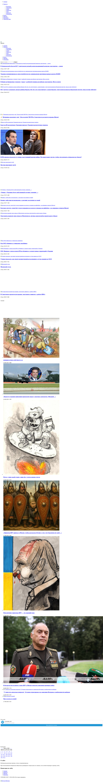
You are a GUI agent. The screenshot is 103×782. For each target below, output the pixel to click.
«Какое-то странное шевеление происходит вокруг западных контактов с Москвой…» (29, 396)
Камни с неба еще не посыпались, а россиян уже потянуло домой (20, 200)
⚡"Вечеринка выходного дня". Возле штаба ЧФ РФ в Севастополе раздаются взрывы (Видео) (30, 117)
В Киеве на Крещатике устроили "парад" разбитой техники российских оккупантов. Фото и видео (31, 82)
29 (1, 757)
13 (9, 752)
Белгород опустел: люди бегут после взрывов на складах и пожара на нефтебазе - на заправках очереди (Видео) (35, 208)
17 (4, 754)
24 (4, 756)
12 (8, 752)
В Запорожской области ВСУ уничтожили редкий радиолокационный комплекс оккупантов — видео (32, 66)
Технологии (9, 14)
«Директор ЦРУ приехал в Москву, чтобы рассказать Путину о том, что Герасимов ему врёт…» (32, 533)
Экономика (9, 7)
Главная (5, 1)
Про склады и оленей (9, 699)
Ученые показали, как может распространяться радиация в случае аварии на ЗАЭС (26, 259)
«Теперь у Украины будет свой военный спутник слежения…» (19, 192)
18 (6, 754)
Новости (5, 4)
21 (11, 754)
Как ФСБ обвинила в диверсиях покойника (14, 243)
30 (3, 757)
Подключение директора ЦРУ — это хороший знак (19, 613)
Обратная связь (7, 19)
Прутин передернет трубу (8, 165)
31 (4, 757)
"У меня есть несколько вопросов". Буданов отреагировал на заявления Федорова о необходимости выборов (36, 692)
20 (9, 754)
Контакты (5, 774)
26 (8, 756)
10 (4, 752)
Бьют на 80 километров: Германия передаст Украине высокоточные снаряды (24, 125)
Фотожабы (5, 17)
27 (9, 756)
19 (8, 754)
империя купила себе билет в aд (13, 360)
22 (1, 756)
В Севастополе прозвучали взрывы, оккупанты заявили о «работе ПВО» (23, 294)
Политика (8, 6)
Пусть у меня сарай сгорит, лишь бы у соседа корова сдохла (21, 477)
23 (3, 756)
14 (11, 752)
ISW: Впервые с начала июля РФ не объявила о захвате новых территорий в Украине (27, 251)
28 (11, 756)
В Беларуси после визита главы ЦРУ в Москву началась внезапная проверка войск (28, 685)
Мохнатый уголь (6, 267)
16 (3, 754)
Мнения (5, 16)
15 (1, 754)
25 (6, 756)
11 (6, 752)
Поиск (15, 62)
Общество (8, 10)
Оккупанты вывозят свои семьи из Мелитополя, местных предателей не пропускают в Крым (29, 216)
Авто (7, 11)
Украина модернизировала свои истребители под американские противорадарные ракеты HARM (30, 74)
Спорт (7, 9)
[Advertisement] (51, 31)
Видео (4, 15)
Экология (8, 12)
